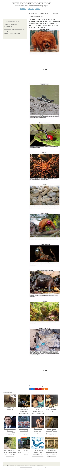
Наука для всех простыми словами (31, 3)
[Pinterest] (38, 389)
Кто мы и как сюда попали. (12, 33)
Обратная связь (40, 465)
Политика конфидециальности (26, 467)
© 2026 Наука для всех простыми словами (11, 465)
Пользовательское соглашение (31, 465)
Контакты (22, 465)
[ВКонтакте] (32, 389)
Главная (23, 8)
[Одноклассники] (45, 389)
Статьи (37, 8)
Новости (31, 8)
